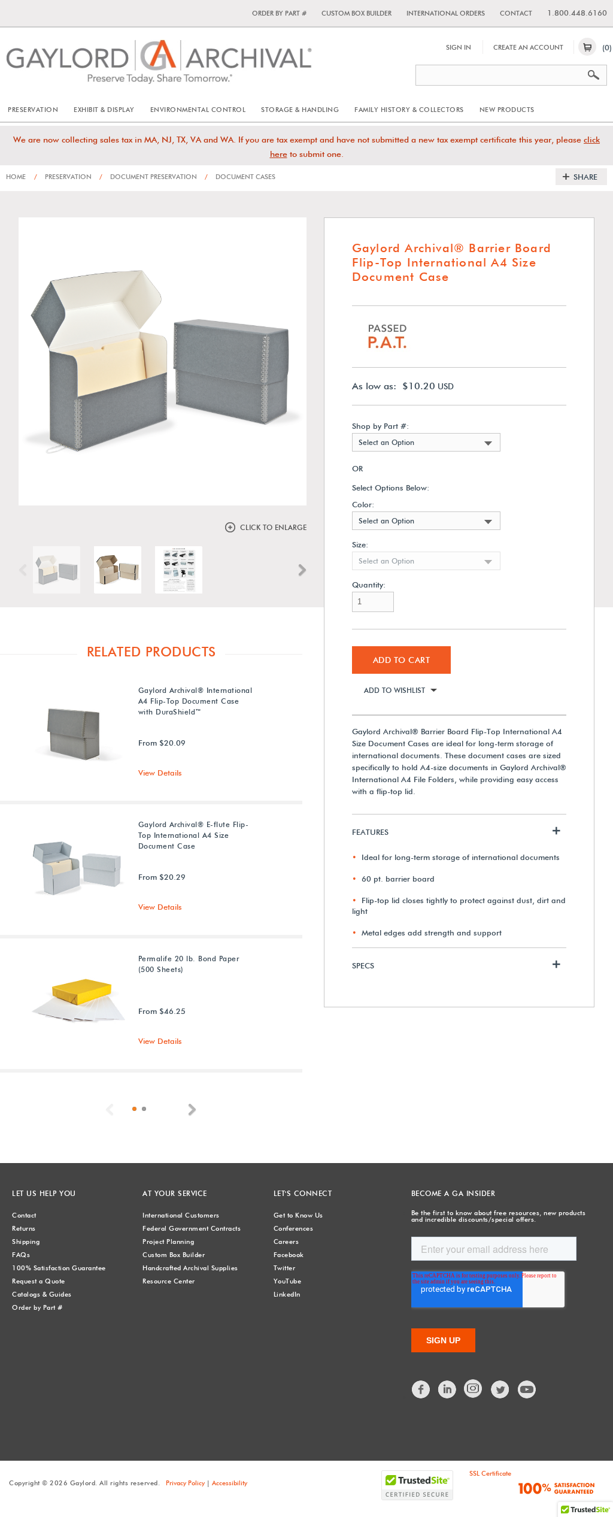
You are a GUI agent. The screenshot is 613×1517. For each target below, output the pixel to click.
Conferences (294, 1228)
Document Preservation (148, 176)
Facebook (289, 1254)
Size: (360, 545)
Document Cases (240, 176)
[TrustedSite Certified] (417, 1485)
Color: (363, 504)
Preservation (33, 109)
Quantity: (369, 585)
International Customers (181, 1215)
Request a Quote (38, 1281)
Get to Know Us (298, 1215)
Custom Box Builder (356, 13)
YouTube (288, 1281)
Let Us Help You (44, 1193)
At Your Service (174, 1193)
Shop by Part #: (380, 426)
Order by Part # (279, 13)
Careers (286, 1241)
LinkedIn (287, 1294)
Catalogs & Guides (42, 1294)
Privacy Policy (185, 1483)
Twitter (285, 1268)
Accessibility (229, 1483)
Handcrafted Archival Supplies (190, 1268)
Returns (24, 1228)
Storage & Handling (300, 109)
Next (299, 570)
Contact (516, 13)
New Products (507, 109)
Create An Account (528, 47)
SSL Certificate (490, 1473)
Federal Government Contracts (191, 1228)
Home (16, 176)
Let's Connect (303, 1193)
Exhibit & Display (104, 109)
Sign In (458, 47)
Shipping (26, 1241)
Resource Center (168, 1281)
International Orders (445, 13)
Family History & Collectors (409, 109)
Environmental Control (198, 109)
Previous (26, 570)
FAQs (21, 1254)
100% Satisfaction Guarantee (59, 1268)
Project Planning (168, 1241)
